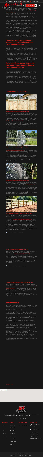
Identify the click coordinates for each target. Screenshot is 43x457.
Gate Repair (12, 444)
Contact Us (5, 438)
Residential (21, 425)
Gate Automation (13, 447)
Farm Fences (12, 433)
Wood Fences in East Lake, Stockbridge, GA (14, 120)
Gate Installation (13, 441)
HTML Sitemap (5, 436)
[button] (39, 5)
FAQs (4, 430)
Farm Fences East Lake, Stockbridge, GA (22, 253)
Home (4, 425)
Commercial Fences (13, 438)
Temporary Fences (13, 436)
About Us (4, 427)
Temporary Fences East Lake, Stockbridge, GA (22, 219)
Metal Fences (12, 430)
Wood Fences (12, 425)
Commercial (27, 425)
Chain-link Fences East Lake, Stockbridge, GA (15, 150)
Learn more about (9, 384)
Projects (4, 433)
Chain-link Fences (13, 427)
